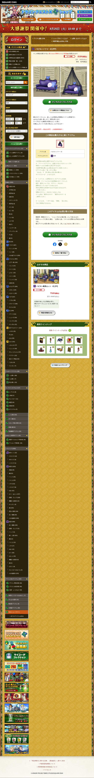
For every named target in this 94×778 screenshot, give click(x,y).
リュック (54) (13, 348)
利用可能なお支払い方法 (60, 41)
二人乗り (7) (12, 379)
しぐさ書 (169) (12, 414)
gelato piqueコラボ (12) (15, 54)
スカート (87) (13, 293)
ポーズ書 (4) (11, 419)
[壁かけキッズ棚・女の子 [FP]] (69, 340)
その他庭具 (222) (14, 573)
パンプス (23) (13, 321)
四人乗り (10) (13, 382)
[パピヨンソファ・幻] (60, 144)
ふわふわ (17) (13, 345)
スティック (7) (13, 200)
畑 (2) (10, 563)
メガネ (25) (12, 331)
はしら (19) (12, 556)
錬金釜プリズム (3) (13, 603)
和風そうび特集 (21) (14, 64)
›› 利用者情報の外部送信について (47, 767)
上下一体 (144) (13, 262)
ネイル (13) (12, 307)
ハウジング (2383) (11, 448)
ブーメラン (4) (13, 231)
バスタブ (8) (12, 487)
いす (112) (12, 483)
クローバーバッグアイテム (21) (14, 148)
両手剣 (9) (12, 193)
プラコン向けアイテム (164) (13, 579)
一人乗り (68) (13, 375)
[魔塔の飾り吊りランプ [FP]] (51, 349)
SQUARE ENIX (9, 2)
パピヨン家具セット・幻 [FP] (47, 286)
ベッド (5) (12, 532)
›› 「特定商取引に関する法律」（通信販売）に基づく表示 (47, 761)
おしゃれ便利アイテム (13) (16, 156)
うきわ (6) (12, 362)
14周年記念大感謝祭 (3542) (16, 58)
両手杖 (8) (12, 203)
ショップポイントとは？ (60, 38)
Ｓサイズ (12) (13, 456)
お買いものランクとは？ (79, 38)
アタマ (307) (12, 245)
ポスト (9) (12, 566)
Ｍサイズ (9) (12, 459)
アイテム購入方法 (39, 38)
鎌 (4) (10, 238)
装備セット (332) (14, 170)
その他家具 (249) (14, 518)
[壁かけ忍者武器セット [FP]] (78, 340)
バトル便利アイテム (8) (15, 152)
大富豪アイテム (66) (14, 608)
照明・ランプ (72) (14, 528)
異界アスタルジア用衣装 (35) (17, 439)
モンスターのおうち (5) (15, 570)
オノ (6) (11, 210)
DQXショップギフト (14, 612)
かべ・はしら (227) (14, 494)
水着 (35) (11, 283)
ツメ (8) (11, 217)
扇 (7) (10, 224)
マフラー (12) (13, 355)
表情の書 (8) (11, 427)
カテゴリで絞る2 (11, 99)
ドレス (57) (12, 265)
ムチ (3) (11, 221)
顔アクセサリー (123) (15, 328)
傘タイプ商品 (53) (14, 359)
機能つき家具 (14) (14, 501)
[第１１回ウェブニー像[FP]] (41, 349)
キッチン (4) (12, 504)
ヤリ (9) (11, 207)
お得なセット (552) (11, 165)
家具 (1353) (12, 466)
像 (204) (11, 508)
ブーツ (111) (12, 314)
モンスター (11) (13, 399)
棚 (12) (11, 539)
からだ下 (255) (13, 286)
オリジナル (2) (13, 409)
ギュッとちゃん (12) (15, 352)
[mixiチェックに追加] (66, 244)
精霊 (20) (11, 402)
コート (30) (12, 276)
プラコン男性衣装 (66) (15, 583)
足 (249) (11, 310)
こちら (68, 224)
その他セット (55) (14, 176)
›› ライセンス (47, 770)
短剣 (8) (11, 196)
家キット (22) (13, 452)
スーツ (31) (12, 269)
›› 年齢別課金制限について (47, 764)
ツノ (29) (11, 252)
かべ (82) (11, 552)
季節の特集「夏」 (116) (15, 61)
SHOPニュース (84, 19)
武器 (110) (12, 186)
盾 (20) (11, 241)
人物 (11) (11, 395)
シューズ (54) (13, 317)
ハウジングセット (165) (16, 173)
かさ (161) (12, 341)
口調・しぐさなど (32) (15, 590)
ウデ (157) (12, 296)
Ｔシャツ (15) (13, 279)
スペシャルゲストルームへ (17, 624)
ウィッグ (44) (13, 248)
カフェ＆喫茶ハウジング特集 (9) (18, 67)
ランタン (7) (12, 365)
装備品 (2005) (9, 182)
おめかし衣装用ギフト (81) (13, 435)
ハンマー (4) (12, 228)
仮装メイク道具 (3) (13, 161)
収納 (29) (11, 470)
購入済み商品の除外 (12, 128)
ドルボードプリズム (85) (12, 371)
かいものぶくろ (84, 11)
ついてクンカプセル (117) (13, 388)
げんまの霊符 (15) (13, 599)
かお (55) (11, 338)
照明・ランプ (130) (14, 497)
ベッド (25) (12, 477)
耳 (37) (11, 334)
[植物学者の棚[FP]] (69, 349)
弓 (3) (10, 234)
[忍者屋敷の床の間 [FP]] (41, 340)
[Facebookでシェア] (55, 244)
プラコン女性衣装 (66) (15, 586)
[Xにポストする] (60, 244)
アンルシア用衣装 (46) (15, 443)
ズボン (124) (12, 290)
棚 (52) (11, 473)
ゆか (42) (11, 549)
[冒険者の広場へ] (10, 19)
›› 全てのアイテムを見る (17, 616)
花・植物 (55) (13, 514)
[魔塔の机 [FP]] (60, 340)
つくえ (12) (12, 542)
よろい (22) (12, 272)
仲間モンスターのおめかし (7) (17, 595)
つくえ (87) (12, 480)
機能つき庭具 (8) (14, 559)
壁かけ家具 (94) (13, 511)
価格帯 (8, 108)
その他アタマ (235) (14, 255)
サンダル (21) (13, 324)
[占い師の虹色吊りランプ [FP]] (51, 340)
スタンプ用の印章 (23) (14, 423)
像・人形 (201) (13, 535)
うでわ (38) (12, 300)
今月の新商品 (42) (14, 51)
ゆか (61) (11, 490)
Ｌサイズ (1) (12, 463)
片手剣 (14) (12, 190)
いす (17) (11, 545)
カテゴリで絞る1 (11, 91)
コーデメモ (84, 15)
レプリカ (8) (12, 392)
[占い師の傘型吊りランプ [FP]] (78, 349)
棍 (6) (10, 214)
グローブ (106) (13, 303)
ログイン (17, 39)
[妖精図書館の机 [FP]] (60, 349)
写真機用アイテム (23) (14, 431)
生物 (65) (11, 405)
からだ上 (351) (13, 259)
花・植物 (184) (13, 525)
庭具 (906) (12, 521)
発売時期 (8, 116)
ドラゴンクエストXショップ (47, 11)
